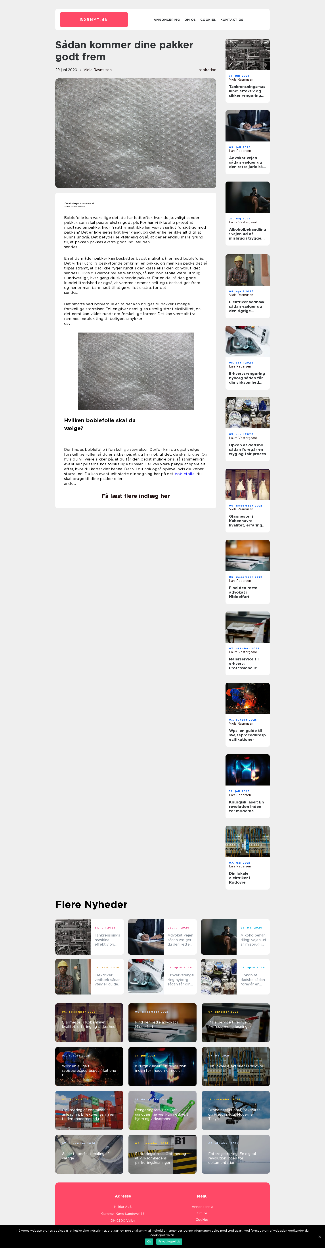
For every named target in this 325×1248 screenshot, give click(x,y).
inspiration (206, 70)
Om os (190, 19)
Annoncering (167, 19)
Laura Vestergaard (243, 222)
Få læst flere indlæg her (136, 496)
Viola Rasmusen (98, 70)
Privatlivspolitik (169, 1241)
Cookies (208, 19)
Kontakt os (231, 19)
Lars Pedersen (240, 150)
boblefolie (185, 474)
